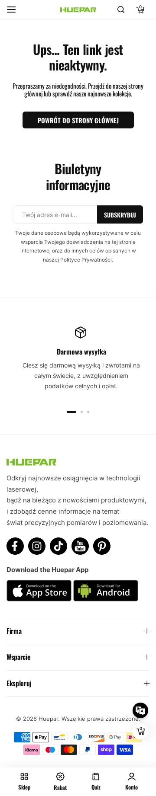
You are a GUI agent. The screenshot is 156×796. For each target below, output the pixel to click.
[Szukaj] (120, 9)
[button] (71, 412)
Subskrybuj (120, 214)
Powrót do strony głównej (78, 120)
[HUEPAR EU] (78, 9)
